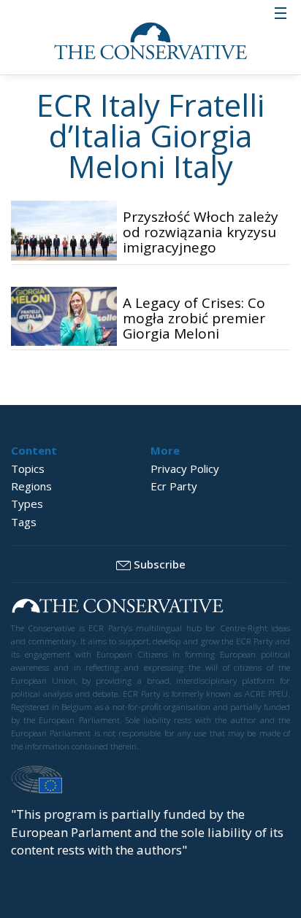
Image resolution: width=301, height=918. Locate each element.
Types (27, 503)
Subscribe (160, 564)
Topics (28, 468)
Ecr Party (173, 486)
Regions (31, 486)
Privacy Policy (184, 468)
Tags (24, 521)
